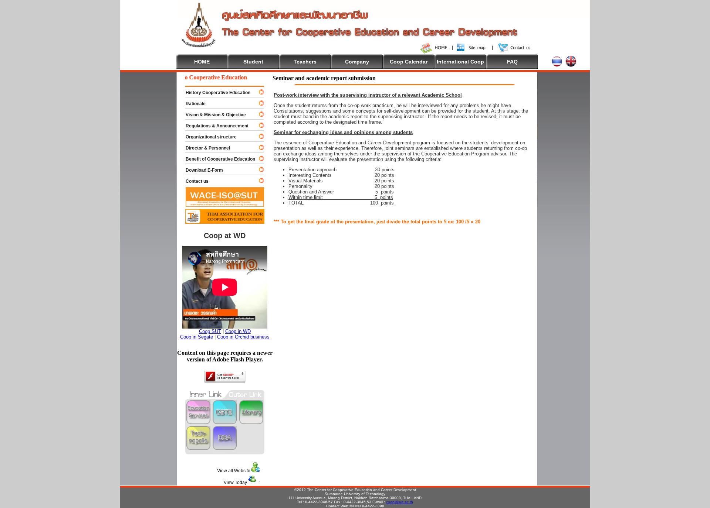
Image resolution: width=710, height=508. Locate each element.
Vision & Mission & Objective (212, 114)
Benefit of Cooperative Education (217, 159)
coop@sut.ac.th (399, 502)
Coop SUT (210, 331)
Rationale (192, 103)
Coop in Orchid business (243, 337)
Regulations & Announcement (213, 125)
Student (253, 62)
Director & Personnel (204, 148)
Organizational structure (208, 137)
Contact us (194, 181)
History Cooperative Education (214, 92)
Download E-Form (201, 170)
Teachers (305, 62)
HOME (202, 62)
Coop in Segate (196, 337)
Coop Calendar (408, 62)
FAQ (512, 62)
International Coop (460, 62)
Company (357, 62)
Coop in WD (238, 331)
